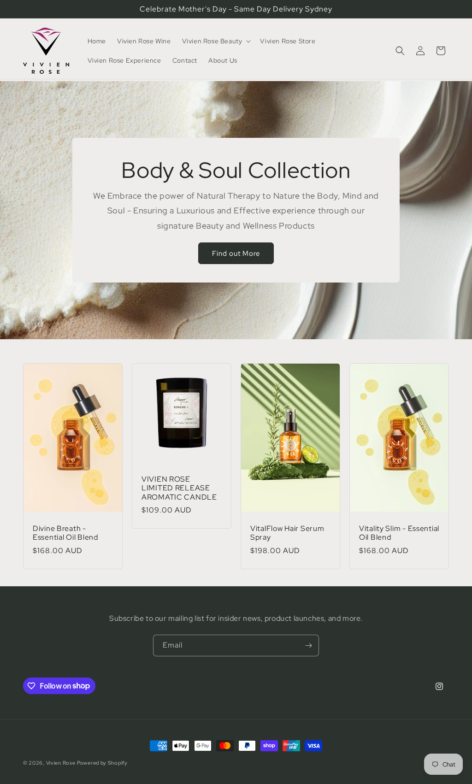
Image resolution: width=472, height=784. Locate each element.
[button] (216, 41)
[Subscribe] (308, 645)
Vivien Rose (61, 763)
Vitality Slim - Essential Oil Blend (399, 533)
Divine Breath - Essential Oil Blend (65, 533)
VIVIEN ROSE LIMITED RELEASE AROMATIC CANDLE (179, 488)
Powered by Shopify (102, 763)
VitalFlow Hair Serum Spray (287, 533)
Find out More (236, 253)
